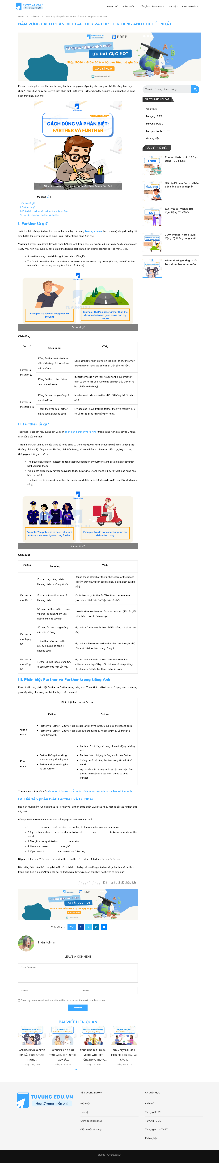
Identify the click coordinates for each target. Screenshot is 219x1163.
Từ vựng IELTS (154, 116)
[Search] (195, 89)
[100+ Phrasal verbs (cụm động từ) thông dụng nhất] (152, 242)
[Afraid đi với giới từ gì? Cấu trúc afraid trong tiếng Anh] (152, 268)
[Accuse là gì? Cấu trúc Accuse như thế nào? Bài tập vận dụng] (62, 1035)
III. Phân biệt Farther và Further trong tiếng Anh (44, 211)
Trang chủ (111, 6)
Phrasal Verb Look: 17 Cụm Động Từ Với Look (181, 159)
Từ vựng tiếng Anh (150, 6)
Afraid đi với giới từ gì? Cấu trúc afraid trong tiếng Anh (181, 262)
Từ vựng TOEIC (154, 123)
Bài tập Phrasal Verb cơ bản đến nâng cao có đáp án (182, 184)
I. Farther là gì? (27, 203)
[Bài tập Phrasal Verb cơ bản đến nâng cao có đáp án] (152, 191)
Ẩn (48, 197)
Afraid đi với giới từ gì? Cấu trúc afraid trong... (32, 1055)
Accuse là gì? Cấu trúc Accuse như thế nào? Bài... (62, 1055)
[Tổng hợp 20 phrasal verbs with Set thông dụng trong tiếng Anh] (93, 1035)
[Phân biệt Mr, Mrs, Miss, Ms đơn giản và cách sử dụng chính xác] (124, 1035)
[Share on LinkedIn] (96, 927)
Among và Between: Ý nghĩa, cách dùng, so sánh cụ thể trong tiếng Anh (90, 791)
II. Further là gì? (27, 207)
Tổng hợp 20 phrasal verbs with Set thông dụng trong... (93, 1055)
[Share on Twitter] (88, 927)
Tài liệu (173, 6)
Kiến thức (129, 6)
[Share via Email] (104, 927)
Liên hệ (84, 1112)
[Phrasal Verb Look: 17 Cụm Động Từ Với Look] (152, 165)
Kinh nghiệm (189, 6)
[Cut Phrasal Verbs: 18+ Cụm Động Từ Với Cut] (152, 216)
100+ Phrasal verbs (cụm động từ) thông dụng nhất (180, 236)
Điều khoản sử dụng (90, 1129)
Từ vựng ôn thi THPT (158, 131)
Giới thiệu (85, 1103)
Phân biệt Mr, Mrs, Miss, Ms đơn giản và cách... (124, 1055)
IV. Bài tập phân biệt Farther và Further (39, 215)
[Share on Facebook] (81, 927)
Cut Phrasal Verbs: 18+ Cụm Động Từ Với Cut (179, 210)
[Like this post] (73, 927)
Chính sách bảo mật (91, 1120)
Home (21, 16)
